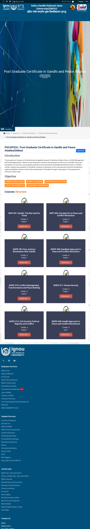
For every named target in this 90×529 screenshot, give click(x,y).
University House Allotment (10, 389)
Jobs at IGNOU (6, 392)
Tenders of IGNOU (7, 395)
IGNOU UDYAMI (6, 426)
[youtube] (10, 1)
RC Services (5, 377)
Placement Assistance (9, 442)
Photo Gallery (6, 494)
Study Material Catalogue (10, 439)
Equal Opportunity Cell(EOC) (11, 460)
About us (16, 133)
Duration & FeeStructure (55, 181)
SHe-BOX (4, 405)
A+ (69, 1)
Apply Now (80, 151)
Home (8, 133)
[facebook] (7, 1)
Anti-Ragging (5, 457)
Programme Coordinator (37, 185)
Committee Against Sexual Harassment (15, 402)
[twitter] (3, 1)
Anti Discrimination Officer (10, 497)
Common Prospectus (8, 420)
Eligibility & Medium (34, 181)
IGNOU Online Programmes (10, 429)
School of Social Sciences (48, 133)
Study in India (6, 451)
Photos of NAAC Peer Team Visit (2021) (15, 476)
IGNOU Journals (6, 479)
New (22, 389)
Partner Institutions (8, 488)
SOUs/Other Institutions (9, 380)
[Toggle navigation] (6, 18)
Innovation (5, 491)
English (81, 1)
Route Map (5, 510)
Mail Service (5, 370)
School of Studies (28, 133)
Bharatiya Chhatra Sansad (10, 485)
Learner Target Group (15, 181)
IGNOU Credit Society (8, 383)
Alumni (3, 445)
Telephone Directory (8, 398)
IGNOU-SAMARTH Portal (9, 408)
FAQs (3, 454)
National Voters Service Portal (11, 482)
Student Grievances (8, 433)
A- (65, 1)
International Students (9, 448)
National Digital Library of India (11, 507)
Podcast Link (5, 423)
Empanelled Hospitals (8, 386)
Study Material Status (8, 436)
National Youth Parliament (10, 501)
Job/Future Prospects (15, 185)
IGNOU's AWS (19, 1)
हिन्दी (87, 1)
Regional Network (7, 374)
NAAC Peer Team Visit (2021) (11, 473)
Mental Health (6, 504)
